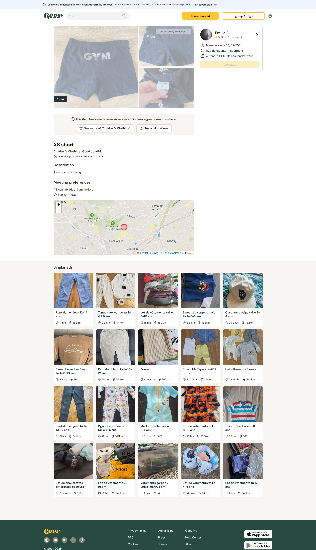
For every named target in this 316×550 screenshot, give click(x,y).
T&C (130, 537)
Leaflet (143, 253)
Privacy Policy (137, 531)
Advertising (166, 531)
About (189, 544)
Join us (163, 544)
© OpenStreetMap (170, 253)
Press (161, 537)
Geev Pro (191, 531)
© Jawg (154, 253)
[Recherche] (124, 16)
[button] (58, 204)
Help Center (193, 537)
